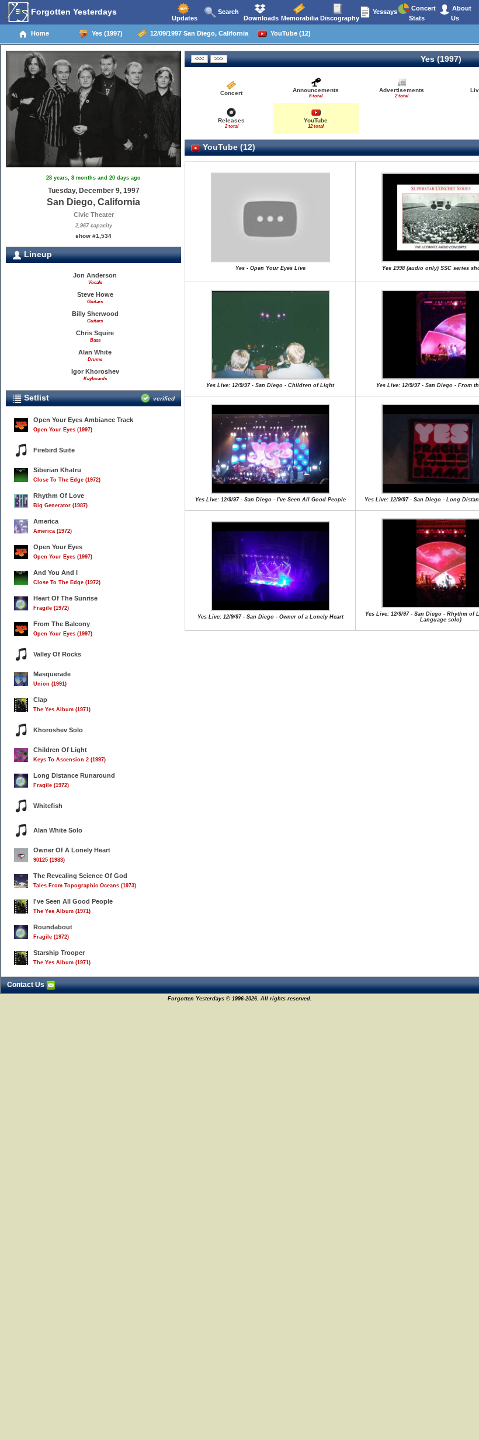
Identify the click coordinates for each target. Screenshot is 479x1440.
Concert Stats (422, 13)
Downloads (260, 18)
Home (38, 33)
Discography (338, 18)
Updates (183, 18)
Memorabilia (298, 18)
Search (227, 11)
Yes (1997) (105, 33)
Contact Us (26, 985)
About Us (460, 13)
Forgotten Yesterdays (73, 11)
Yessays (384, 11)
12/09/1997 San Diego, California (197, 33)
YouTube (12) (289, 33)
